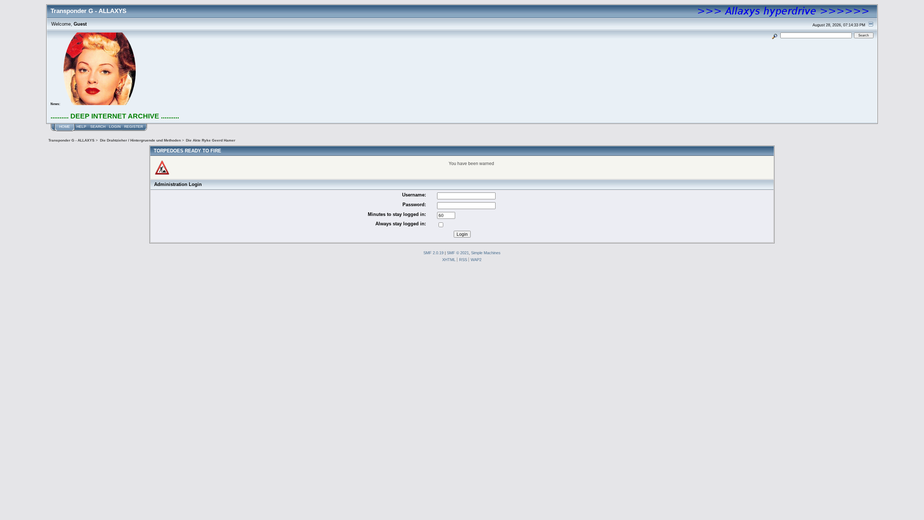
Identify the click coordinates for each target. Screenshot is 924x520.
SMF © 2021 (458, 253)
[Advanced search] (774, 35)
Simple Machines (486, 253)
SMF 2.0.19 (433, 253)
